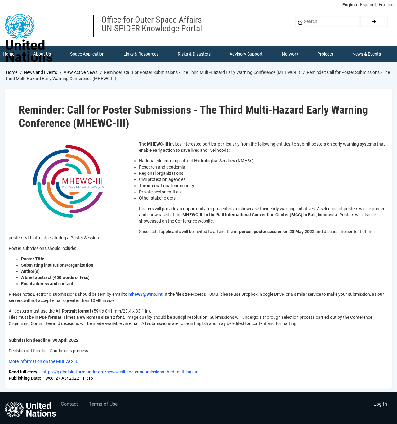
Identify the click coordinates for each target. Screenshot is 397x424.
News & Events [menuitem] (366, 54)
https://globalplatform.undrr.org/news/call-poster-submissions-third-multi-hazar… (121, 371)
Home (11, 72)
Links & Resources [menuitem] (140, 54)
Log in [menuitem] (380, 404)
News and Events (40, 72)
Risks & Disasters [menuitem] (194, 54)
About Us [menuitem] (42, 54)
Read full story (23, 371)
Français (387, 4)
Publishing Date (24, 378)
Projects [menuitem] (325, 54)
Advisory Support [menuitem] (246, 54)
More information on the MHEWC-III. (43, 361)
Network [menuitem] (290, 54)
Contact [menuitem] (69, 404)
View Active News (80, 72)
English (349, 4)
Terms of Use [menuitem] (103, 404)
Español (368, 4)
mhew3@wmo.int (145, 294)
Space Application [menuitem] (87, 54)
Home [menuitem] (8, 54)
